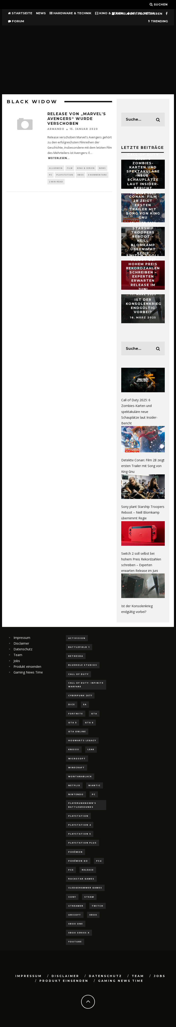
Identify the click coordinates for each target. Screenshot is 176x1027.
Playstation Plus (82, 842)
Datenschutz (23, 649)
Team (18, 655)
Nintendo (76, 794)
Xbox (80, 174)
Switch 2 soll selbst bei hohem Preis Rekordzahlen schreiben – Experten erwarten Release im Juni (143, 272)
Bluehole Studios (82, 664)
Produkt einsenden (27, 666)
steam (89, 896)
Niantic (94, 785)
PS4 (99, 860)
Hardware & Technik (71, 13)
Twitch (97, 905)
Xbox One (75, 923)
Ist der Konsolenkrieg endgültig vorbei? (143, 306)
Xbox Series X (79, 932)
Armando (55, 129)
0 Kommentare (97, 174)
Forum (17, 21)
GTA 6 (89, 722)
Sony (72, 896)
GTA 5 (72, 722)
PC (50, 174)
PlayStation (64, 174)
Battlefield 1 (79, 647)
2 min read (56, 181)
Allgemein (56, 168)
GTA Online (77, 731)
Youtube (75, 941)
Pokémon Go (78, 860)
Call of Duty (78, 674)
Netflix (74, 785)
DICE (71, 704)
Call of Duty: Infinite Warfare (86, 684)
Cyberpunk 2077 (80, 695)
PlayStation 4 (79, 824)
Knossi (73, 749)
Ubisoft (74, 914)
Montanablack (80, 776)
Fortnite (75, 713)
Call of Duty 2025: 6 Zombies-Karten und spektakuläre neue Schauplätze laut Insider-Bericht (143, 171)
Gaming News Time (28, 672)
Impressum (22, 637)
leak (91, 749)
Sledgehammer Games (85, 887)
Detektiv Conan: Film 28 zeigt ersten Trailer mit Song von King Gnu (143, 205)
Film (70, 168)
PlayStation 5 (79, 833)
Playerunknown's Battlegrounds (82, 805)
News (41, 13)
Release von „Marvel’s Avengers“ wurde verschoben (76, 119)
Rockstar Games (81, 878)
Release (88, 869)
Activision (76, 638)
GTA (94, 713)
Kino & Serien (110, 13)
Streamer (75, 905)
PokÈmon (75, 851)
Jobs (17, 661)
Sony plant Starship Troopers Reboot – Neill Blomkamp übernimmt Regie (143, 238)
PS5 (71, 869)
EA (85, 704)
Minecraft (76, 767)
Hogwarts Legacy (82, 740)
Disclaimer (21, 643)
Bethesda (75, 655)
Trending (159, 21)
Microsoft (77, 758)
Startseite (21, 13)
